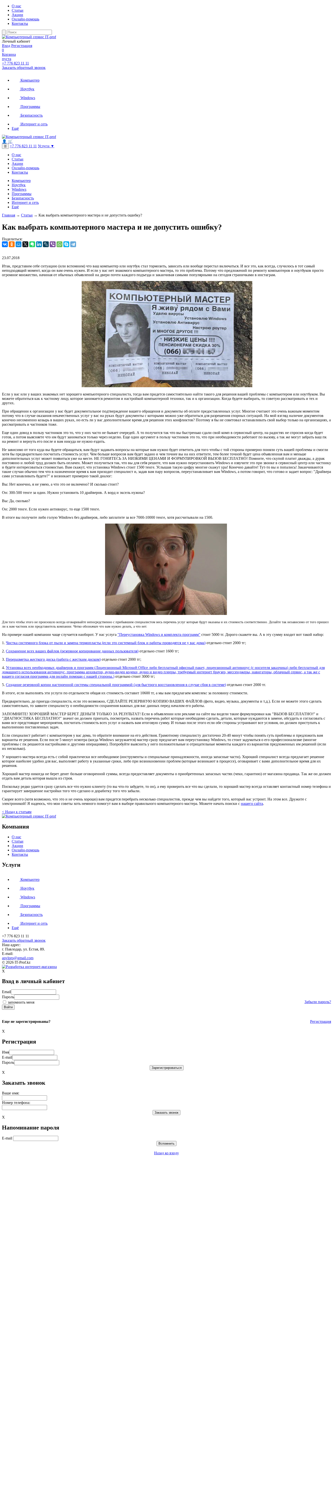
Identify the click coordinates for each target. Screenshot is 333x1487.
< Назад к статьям (16, 812)
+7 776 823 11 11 (15, 63)
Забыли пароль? (317, 1002)
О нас (16, 6)
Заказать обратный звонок (24, 68)
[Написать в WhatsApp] (166, 1483)
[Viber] (53, 244)
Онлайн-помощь (25, 19)
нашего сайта (252, 803)
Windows (27, 98)
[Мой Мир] (18, 244)
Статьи (17, 10)
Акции (17, 15)
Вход (6, 46)
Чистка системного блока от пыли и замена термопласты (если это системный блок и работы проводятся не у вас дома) (106, 643)
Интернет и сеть (34, 124)
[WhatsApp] (59, 244)
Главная (8, 215)
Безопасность (31, 115)
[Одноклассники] (12, 244)
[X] (25, 244)
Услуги (46, 146)
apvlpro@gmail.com (17, 958)
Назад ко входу (166, 1153)
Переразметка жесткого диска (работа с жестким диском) (53, 659)
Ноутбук (27, 89)
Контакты (20, 23)
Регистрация (21, 46)
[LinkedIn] (39, 244)
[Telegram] (73, 244)
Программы (30, 106)
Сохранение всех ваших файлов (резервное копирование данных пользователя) (72, 651)
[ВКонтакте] (5, 244)
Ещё (15, 128)
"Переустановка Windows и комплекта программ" (159, 634)
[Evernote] (32, 244)
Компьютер (29, 80)
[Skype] (66, 244)
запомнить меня (21, 1002)
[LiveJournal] (46, 244)
